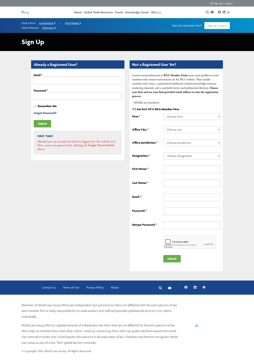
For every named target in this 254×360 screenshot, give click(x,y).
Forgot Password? (45, 113)
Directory (48, 27)
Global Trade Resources (98, 12)
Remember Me (47, 106)
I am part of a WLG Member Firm (157, 109)
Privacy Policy (95, 287)
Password (40, 90)
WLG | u (156, 12)
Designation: (141, 155)
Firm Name (72, 23)
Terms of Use (71, 287)
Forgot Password (98, 145)
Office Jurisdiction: (144, 142)
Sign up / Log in (222, 3)
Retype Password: (144, 224)
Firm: (136, 116)
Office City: (140, 129)
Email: (136, 196)
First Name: (140, 169)
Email (38, 75)
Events (119, 12)
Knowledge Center (137, 12)
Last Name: (140, 182)
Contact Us (49, 287)
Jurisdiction (46, 23)
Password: (139, 210)
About (78, 12)
